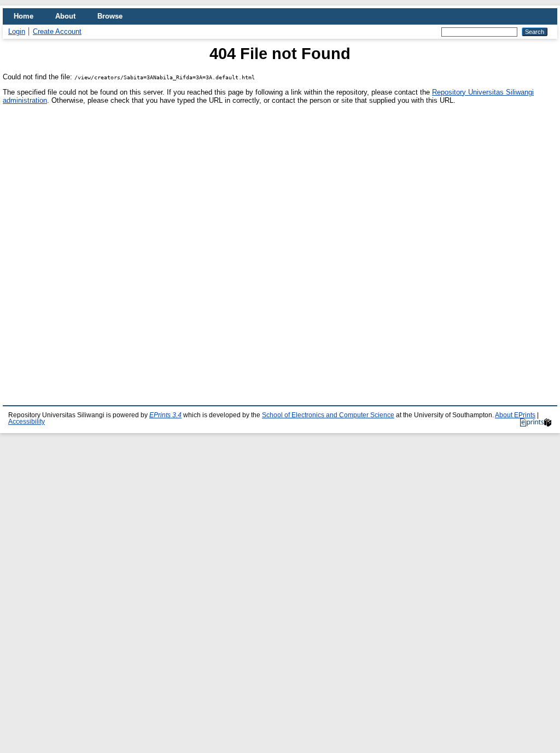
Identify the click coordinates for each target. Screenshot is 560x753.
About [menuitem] (65, 16)
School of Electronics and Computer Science (328, 415)
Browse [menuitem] (109, 16)
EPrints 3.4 (165, 415)
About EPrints (515, 415)
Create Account (57, 31)
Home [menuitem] (23, 16)
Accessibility (26, 421)
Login (16, 31)
